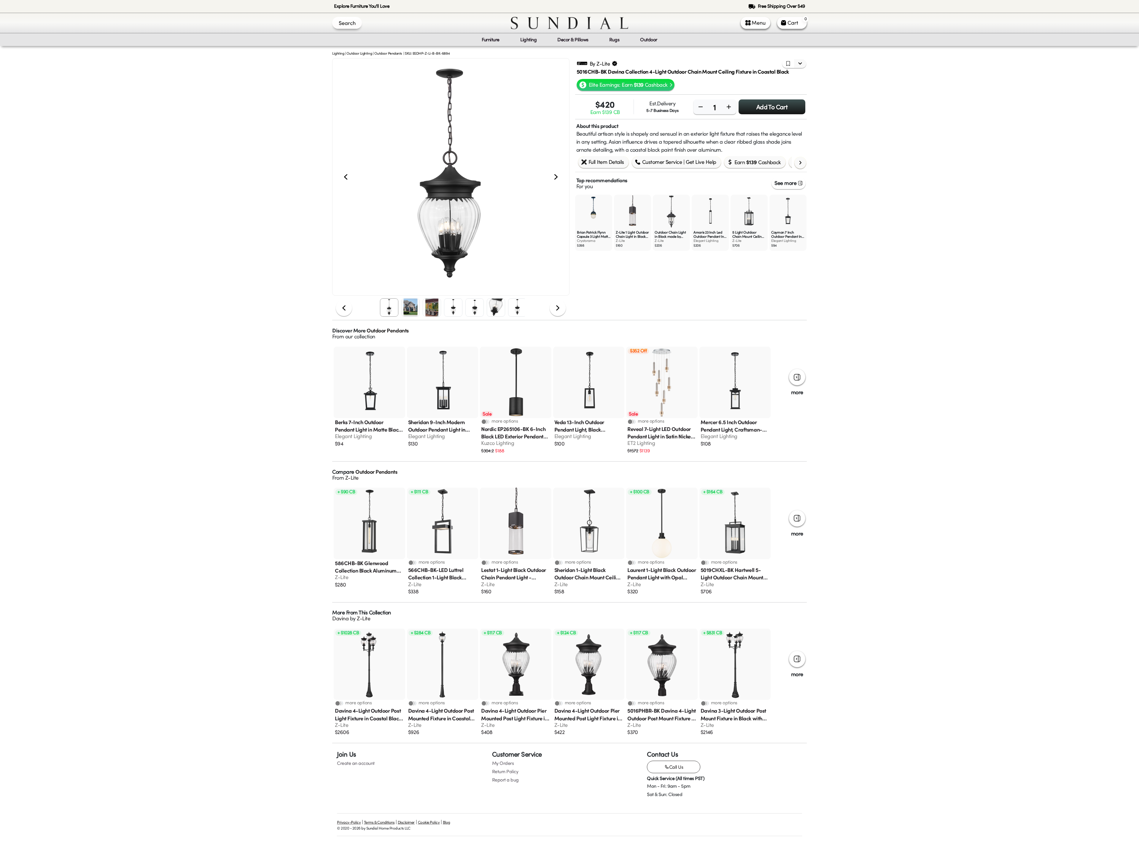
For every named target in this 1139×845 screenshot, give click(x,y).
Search (347, 22)
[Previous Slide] (345, 177)
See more (785, 182)
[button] (451, 176)
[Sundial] (569, 23)
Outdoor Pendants (388, 53)
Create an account (356, 763)
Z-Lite (352, 477)
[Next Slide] (556, 177)
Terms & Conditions (379, 822)
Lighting (338, 53)
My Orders (503, 763)
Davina (340, 618)
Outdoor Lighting (359, 53)
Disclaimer (406, 822)
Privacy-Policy (349, 822)
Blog (446, 822)
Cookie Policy (429, 822)
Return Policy (505, 771)
